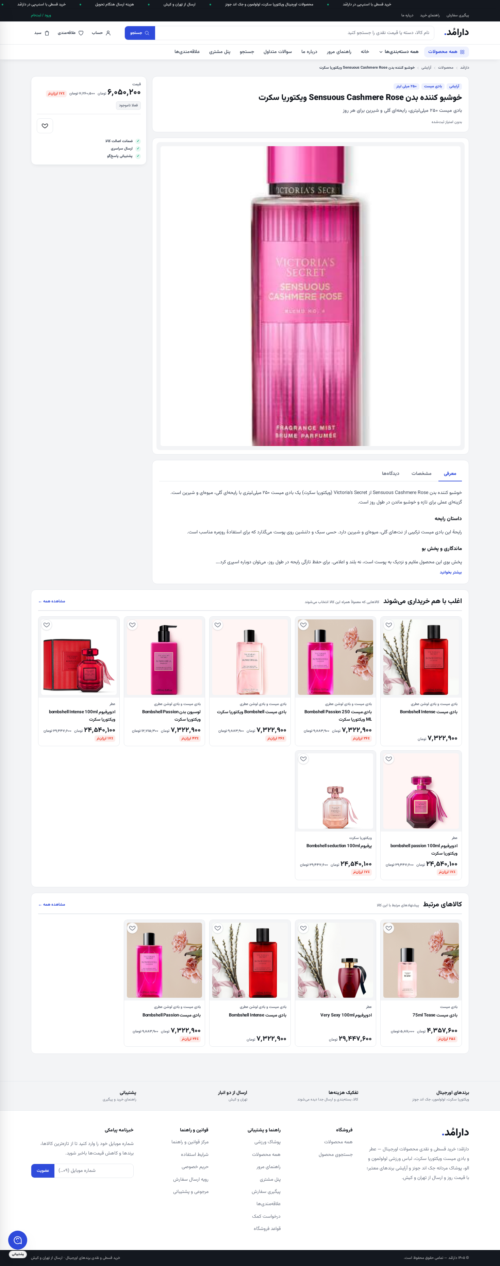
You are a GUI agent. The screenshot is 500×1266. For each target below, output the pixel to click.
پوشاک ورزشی (267, 1142)
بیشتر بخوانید (451, 572)
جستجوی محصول (336, 1155)
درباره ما (407, 15)
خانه (365, 52)
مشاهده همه (51, 601)
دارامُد (456, 33)
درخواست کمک (266, 1216)
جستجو (247, 52)
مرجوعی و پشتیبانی (191, 1192)
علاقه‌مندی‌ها (187, 52)
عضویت (43, 1171)
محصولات (445, 67)
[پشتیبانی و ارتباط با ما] (17, 1240)
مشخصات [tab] (422, 474)
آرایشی (426, 67)
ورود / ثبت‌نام (41, 15)
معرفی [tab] (450, 474)
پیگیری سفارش (458, 15)
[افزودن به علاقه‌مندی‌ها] (45, 125)
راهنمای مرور (339, 52)
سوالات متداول (278, 52)
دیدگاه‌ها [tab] (390, 474)
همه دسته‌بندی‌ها (402, 52)
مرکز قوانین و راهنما (190, 1142)
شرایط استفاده (195, 1155)
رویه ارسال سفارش (191, 1179)
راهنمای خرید (430, 15)
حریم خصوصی (195, 1167)
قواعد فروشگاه (267, 1229)
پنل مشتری (219, 52)
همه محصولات (442, 52)
